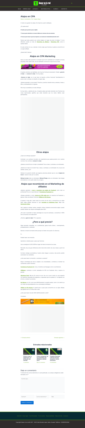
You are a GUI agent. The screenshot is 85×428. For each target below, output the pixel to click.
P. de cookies (41, 416)
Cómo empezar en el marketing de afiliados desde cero (42, 358)
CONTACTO (64, 9)
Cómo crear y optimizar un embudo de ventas (27, 358)
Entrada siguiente (59, 337)
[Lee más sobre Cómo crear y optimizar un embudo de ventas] (29, 351)
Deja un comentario (25, 19)
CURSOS (55, 9)
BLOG (19, 9)
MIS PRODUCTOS (45, 9)
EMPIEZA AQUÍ (26, 9)
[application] (38, 9)
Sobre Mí (19, 416)
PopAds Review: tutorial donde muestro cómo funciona (55, 358)
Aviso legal (25, 416)
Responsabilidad (50, 416)
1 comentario (26, 362)
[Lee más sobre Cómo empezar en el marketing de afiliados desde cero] (42, 351)
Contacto (65, 416)
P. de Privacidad (33, 416)
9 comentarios (53, 362)
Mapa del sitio (58, 416)
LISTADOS (35, 9)
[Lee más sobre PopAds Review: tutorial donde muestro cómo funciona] (56, 351)
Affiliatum (23, 270)
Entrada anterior (25, 337)
